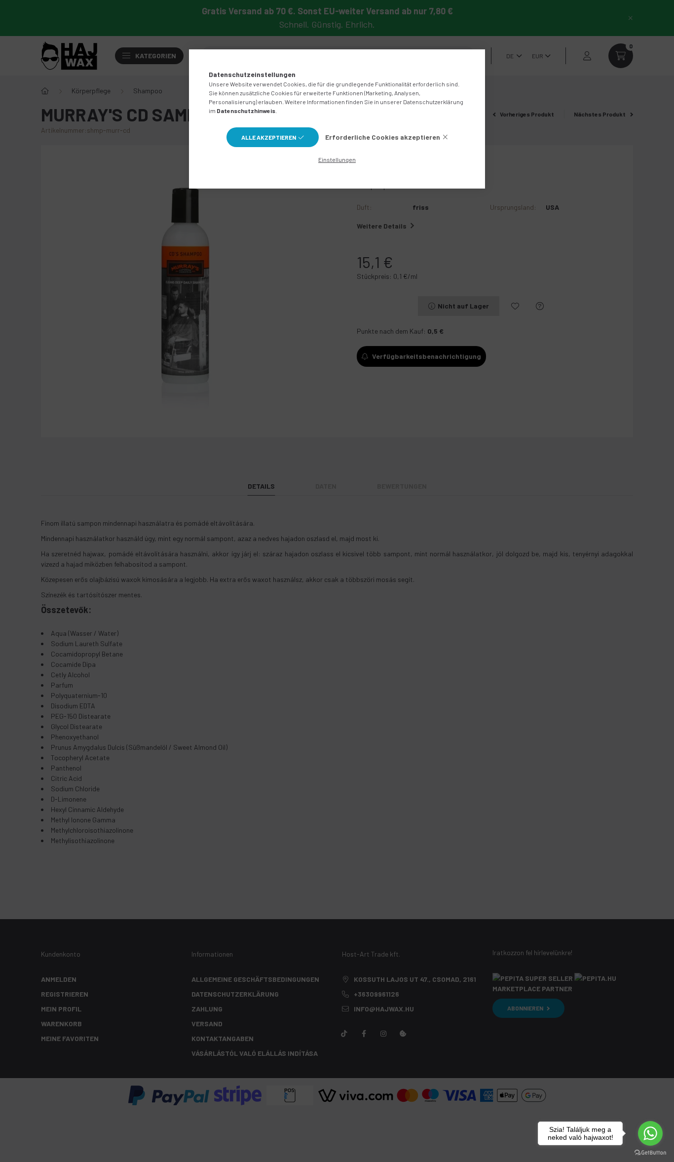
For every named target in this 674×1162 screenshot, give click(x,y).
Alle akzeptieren (268, 137)
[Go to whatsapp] (650, 1133)
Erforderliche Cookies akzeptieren (382, 137)
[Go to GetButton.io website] (650, 1152)
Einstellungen (337, 159)
